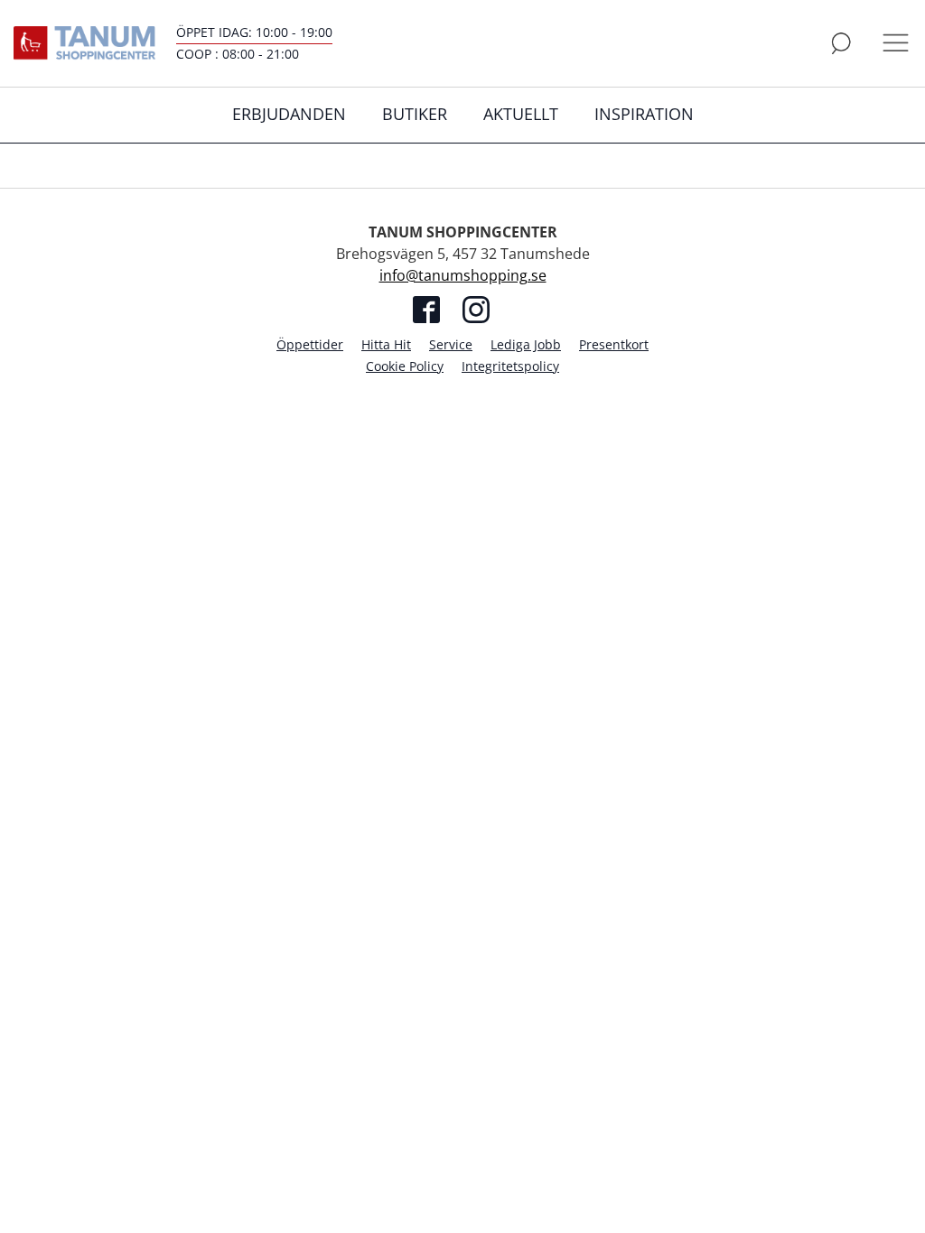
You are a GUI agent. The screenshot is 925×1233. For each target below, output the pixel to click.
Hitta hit (386, 344)
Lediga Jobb (526, 344)
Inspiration (644, 114)
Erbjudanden (289, 114)
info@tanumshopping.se (463, 275)
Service (450, 344)
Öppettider (309, 344)
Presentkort (614, 344)
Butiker (414, 114)
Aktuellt (520, 114)
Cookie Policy (405, 366)
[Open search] (841, 43)
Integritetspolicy (510, 366)
